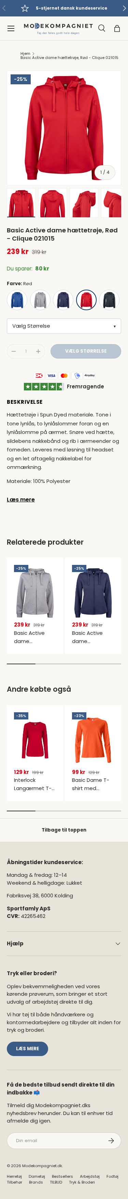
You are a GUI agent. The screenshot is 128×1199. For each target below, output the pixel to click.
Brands (36, 1182)
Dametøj (37, 1176)
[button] (117, 28)
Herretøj (14, 1176)
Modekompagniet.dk (42, 1165)
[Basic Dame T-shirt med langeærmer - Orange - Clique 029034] (93, 740)
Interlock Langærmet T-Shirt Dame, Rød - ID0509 (34, 792)
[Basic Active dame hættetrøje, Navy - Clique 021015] (93, 593)
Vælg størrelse (85, 351)
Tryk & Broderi (82, 1182)
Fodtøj (112, 1176)
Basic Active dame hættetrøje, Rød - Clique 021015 (69, 58)
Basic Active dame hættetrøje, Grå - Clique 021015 (34, 645)
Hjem (25, 54)
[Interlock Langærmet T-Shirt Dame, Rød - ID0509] (35, 740)
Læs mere (21, 500)
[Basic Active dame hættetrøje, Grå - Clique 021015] (35, 593)
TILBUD (56, 1182)
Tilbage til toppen (64, 830)
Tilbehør (14, 1182)
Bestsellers (62, 1176)
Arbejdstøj (90, 1176)
